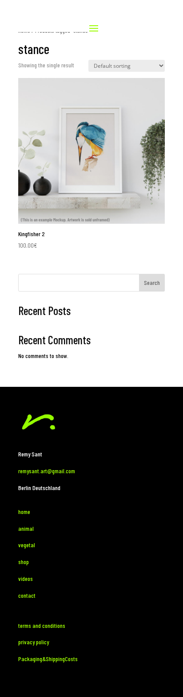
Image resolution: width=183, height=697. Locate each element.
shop (23, 561)
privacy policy (33, 642)
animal (26, 528)
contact (27, 595)
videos (25, 578)
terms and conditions (41, 625)
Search (152, 282)
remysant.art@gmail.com (46, 471)
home (24, 511)
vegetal (26, 545)
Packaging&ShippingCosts (48, 658)
